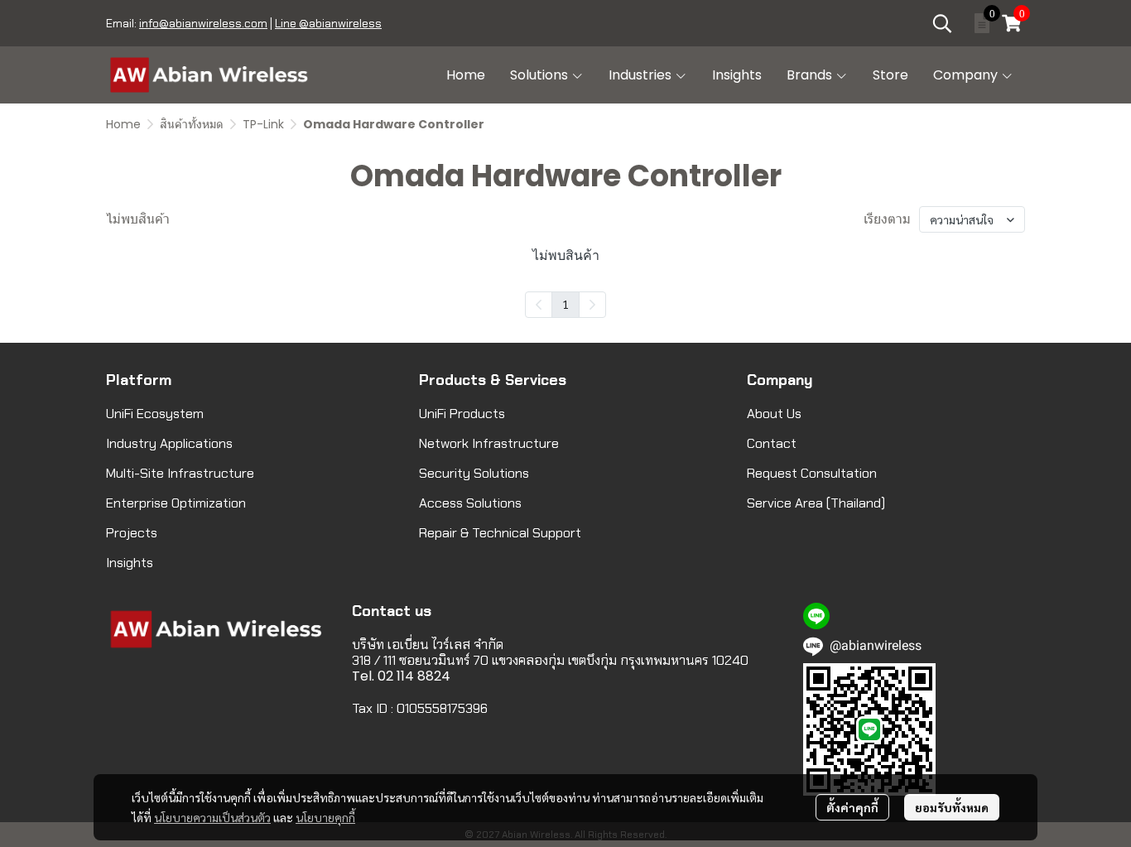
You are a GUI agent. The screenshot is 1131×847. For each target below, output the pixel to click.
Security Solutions (474, 473)
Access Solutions (470, 503)
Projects (131, 532)
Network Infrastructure (489, 443)
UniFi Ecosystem (155, 413)
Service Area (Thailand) (816, 503)
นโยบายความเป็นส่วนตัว (212, 817)
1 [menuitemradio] (565, 303)
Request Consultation (812, 473)
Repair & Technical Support (500, 532)
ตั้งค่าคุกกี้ (852, 807)
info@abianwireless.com (203, 23)
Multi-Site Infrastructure (180, 473)
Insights (129, 562)
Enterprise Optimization (176, 503)
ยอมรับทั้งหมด (952, 807)
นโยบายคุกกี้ (325, 817)
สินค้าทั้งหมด (192, 124)
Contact (772, 443)
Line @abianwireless (328, 23)
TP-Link (263, 124)
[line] (816, 616)
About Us (774, 413)
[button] (942, 23)
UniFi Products (462, 413)
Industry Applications (169, 443)
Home (123, 124)
